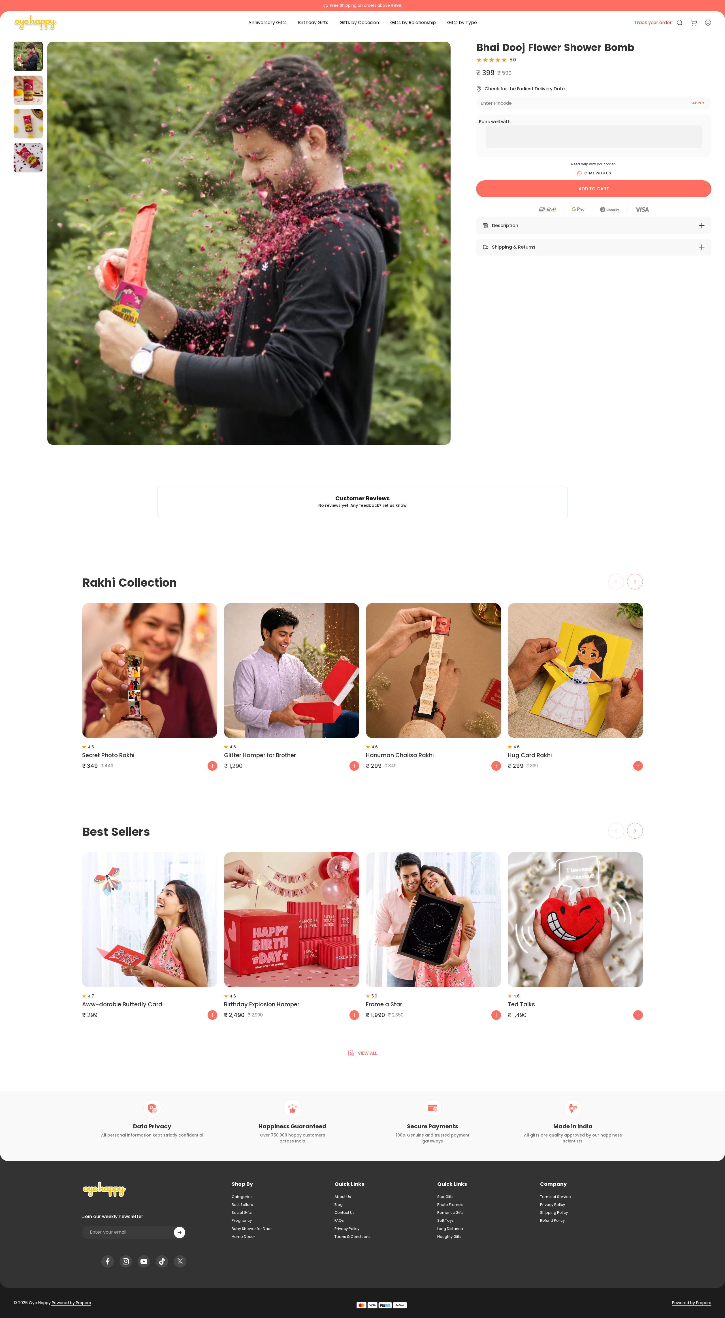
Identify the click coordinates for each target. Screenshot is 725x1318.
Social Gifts (242, 1212)
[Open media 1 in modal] (249, 243)
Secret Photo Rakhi (108, 755)
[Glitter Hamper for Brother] (291, 670)
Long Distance (450, 1229)
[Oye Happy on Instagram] (126, 1261)
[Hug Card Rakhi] (575, 670)
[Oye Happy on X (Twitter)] (180, 1261)
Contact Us (344, 1212)
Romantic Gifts (450, 1212)
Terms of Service (555, 1197)
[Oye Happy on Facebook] (107, 1261)
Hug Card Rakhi (530, 755)
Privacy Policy (346, 1229)
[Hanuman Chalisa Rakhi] (433, 670)
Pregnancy (242, 1220)
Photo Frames (450, 1204)
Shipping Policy (554, 1212)
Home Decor (243, 1236)
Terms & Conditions (352, 1236)
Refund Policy (552, 1220)
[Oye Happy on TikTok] (162, 1261)
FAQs (339, 1220)
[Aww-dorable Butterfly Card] (149, 919)
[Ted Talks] (575, 919)
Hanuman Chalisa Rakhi (400, 755)
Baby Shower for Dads (252, 1229)
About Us (342, 1197)
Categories (242, 1197)
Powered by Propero (71, 1303)
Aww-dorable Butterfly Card (122, 1004)
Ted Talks (521, 1004)
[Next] (436, 257)
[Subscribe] (179, 1232)
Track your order (653, 22)
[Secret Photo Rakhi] (149, 670)
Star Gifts (445, 1197)
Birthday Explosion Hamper (261, 1004)
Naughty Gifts (449, 1236)
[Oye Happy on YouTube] (144, 1261)
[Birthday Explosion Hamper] (291, 919)
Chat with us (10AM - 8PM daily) (362, 5)
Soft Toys (445, 1220)
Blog (338, 1204)
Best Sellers (242, 1204)
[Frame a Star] (433, 919)
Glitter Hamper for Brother (260, 755)
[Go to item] (28, 56)
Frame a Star (384, 1004)
